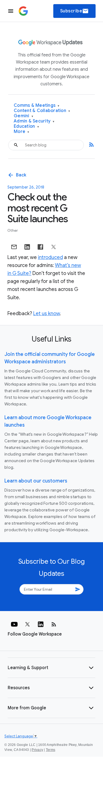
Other (12, 230)
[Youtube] (14, 624)
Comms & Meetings (37, 105)
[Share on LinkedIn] (27, 247)
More (21, 131)
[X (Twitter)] (27, 624)
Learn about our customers (35, 481)
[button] (51, 668)
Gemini (23, 116)
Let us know (46, 313)
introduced (50, 257)
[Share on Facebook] (40, 247)
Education (26, 126)
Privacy (37, 750)
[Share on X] (53, 247)
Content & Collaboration (42, 110)
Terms (50, 750)
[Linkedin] (40, 624)
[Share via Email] (14, 247)
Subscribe (74, 11)
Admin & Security (34, 121)
